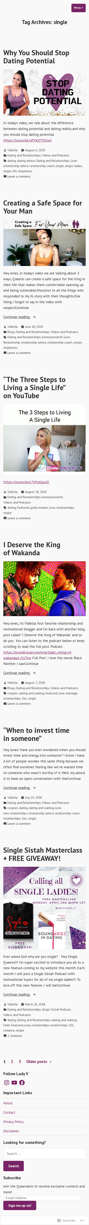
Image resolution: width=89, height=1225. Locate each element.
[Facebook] (22, 1082)
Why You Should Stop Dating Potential (36, 56)
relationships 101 (61, 1025)
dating (11, 161)
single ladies (73, 166)
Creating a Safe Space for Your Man (42, 207)
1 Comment (14, 1036)
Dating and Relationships (24, 155)
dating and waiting (31, 693)
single (60, 166)
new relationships (15, 813)
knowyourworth (52, 337)
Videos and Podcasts (56, 155)
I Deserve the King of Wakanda (31, 548)
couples (12, 693)
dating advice (26, 161)
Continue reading (17, 317)
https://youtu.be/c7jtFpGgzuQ (26, 482)
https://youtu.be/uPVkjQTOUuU (27, 140)
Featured (23, 508)
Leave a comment (19, 176)
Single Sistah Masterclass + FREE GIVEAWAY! (42, 854)
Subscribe (12, 1178)
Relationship (11, 342)
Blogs (11, 332)
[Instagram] (6, 1082)
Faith (6, 1025)
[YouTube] (14, 1082)
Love (74, 161)
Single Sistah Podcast (56, 1009)
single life (10, 171)
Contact (9, 1112)
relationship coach (42, 166)
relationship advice (16, 166)
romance (9, 1030)
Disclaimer (11, 1131)
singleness (25, 171)
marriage (71, 693)
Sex (24, 698)
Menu (80, 8)
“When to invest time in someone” (36, 734)
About (8, 1103)
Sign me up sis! (19, 1205)
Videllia (12, 150)
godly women (39, 508)
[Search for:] (44, 1153)
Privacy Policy (13, 1121)
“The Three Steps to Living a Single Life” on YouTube (34, 387)
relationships (65, 508)
